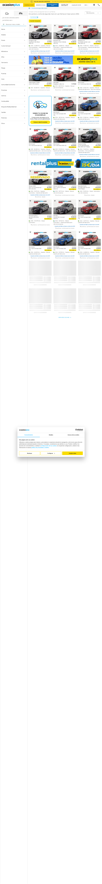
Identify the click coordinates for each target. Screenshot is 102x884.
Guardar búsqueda (35, 21)
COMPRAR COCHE (29, 5)
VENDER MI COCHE (40, 5)
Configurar (50, 453)
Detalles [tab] (51, 435)
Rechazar (29, 453)
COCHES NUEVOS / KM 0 (52, 5)
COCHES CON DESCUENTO (64, 5)
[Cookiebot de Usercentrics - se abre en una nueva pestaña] (76, 430)
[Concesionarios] (94, 5)
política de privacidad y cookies (40, 447)
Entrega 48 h (8, 20)
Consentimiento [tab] (28, 435)
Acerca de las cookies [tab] (73, 435)
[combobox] (86, 13)
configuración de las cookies (49, 445)
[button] (40, 122)
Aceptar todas (72, 453)
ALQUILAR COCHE (76, 5)
